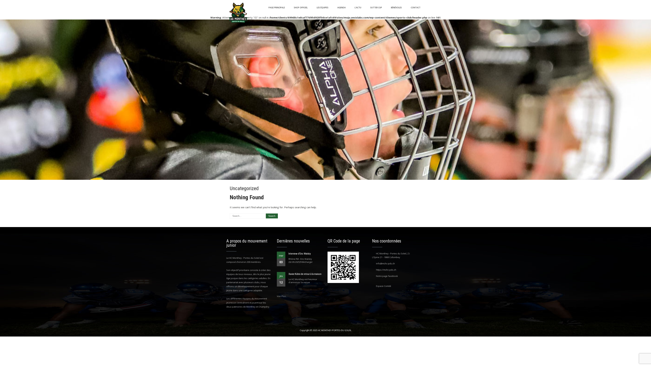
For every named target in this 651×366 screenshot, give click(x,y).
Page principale (277, 7)
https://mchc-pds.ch (386, 269)
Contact (415, 7)
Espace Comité (383, 286)
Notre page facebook (387, 276)
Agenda (341, 7)
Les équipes (322, 7)
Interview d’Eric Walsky (300, 253)
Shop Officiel (301, 7)
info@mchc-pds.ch (385, 263)
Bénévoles (396, 7)
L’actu (358, 7)
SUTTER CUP (376, 7)
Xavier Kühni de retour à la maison (305, 274)
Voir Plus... (282, 296)
